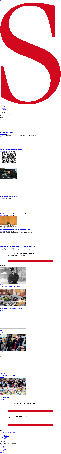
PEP (1, 180)
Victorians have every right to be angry (8, 353)
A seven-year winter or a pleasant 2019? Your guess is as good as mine (15, 229)
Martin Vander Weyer (3, 134)
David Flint (2, 332)
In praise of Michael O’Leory (6, 132)
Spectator (1, 0)
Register (1, 452)
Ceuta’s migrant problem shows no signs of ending (11, 308)
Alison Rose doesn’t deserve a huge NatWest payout (11, 149)
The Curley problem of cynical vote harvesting (10, 286)
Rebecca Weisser (2, 399)
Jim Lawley (2, 310)
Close (1, 444)
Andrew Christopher (3, 288)
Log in (3, 452)
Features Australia (2, 373)
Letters (1, 165)
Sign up (30, 424)
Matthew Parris (2, 198)
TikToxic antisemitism (5, 397)
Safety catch (3, 330)
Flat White (1, 284)
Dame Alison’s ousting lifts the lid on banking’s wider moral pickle (14, 213)
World (1, 306)
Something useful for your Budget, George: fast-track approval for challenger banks (18, 246)
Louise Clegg (2, 377)
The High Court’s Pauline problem (7, 375)
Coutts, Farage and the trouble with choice (9, 196)
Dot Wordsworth (2, 182)
